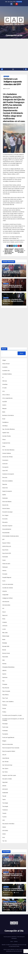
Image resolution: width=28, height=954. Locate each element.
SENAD (4, 785)
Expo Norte (5, 549)
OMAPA (4, 670)
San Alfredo (5, 761)
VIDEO (4, 834)
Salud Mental (5, 758)
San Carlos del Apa (7, 765)
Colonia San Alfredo (7, 456)
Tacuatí (4, 796)
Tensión (4, 813)
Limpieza (4, 622)
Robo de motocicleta (7, 744)
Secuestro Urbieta (7, 778)
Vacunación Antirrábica (8, 823)
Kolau (3, 618)
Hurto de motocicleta (7, 584)
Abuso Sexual (5, 363)
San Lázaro (5, 768)
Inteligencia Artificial (7, 598)
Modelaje (4, 643)
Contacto (16, 941)
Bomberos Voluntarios (8, 415)
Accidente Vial (6, 370)
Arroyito (4, 387)
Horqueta (4, 574)
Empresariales (6, 532)
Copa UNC (5, 470)
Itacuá (3, 612)
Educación (5, 522)
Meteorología (5, 636)
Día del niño (5, 505)
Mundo (4, 649)
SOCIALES (5, 789)
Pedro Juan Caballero (8, 701)
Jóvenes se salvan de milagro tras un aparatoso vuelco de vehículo (19, 250)
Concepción (6, 76)
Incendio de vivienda (7, 587)
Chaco (4, 439)
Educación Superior (7, 525)
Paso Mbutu (5, 694)
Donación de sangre (7, 512)
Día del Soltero (6, 508)
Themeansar (14, 938)
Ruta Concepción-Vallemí (8, 751)
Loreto (4, 629)
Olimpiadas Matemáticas (8, 667)
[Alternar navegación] (13, 69)
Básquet (4, 408)
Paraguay (4, 684)
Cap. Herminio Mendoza (8, 429)
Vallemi (4, 827)
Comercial (4, 463)
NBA (3, 660)
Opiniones (4, 677)
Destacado (5, 498)
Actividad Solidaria (7, 374)
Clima (3, 446)
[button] (23, 69)
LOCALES (4, 625)
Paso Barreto (5, 687)
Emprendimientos (6, 529)
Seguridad (4, 782)
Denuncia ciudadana (7, 481)
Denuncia (4, 477)
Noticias (4, 663)
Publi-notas (5, 727)
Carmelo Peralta (6, 436)
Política (4, 712)
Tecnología (5, 806)
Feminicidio (5, 556)
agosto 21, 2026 (8, 877)
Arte (3, 391)
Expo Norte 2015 (6, 553)
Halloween (5, 567)
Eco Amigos (5, 515)
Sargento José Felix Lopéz (9, 775)
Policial (4, 708)
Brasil (3, 418)
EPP (3, 539)
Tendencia (5, 809)
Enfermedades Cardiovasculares (10, 536)
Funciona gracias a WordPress (10, 936)
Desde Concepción (7, 491)
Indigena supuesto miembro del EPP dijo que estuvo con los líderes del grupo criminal (9, 251)
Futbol (4, 560)
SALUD (4, 754)
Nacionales (5, 656)
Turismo (4, 816)
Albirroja (4, 381)
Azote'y (4, 405)
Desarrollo (5, 487)
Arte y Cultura (6, 394)
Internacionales (6, 605)
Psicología (4, 723)
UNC (3, 820)
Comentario (5, 460)
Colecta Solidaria (6, 453)
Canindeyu (5, 425)
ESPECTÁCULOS (6, 546)
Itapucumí (4, 615)
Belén (3, 412)
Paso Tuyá (5, 698)
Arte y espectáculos (7, 398)
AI (2, 377)
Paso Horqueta (6, 691)
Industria (4, 591)
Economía (4, 518)
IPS (3, 608)
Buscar (4, 348)
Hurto (3, 581)
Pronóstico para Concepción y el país (11, 715)
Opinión (4, 674)
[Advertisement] (14, 53)
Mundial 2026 (5, 646)
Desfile (4, 494)
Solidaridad (5, 792)
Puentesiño (5, 734)
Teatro (4, 799)
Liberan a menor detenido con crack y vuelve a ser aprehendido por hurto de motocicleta (14, 950)
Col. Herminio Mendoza (8, 449)
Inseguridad (5, 594)
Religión (4, 741)
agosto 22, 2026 (8, 863)
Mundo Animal (6, 653)
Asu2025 (4, 401)
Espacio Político (6, 543)
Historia (4, 570)
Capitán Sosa (5, 432)
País (3, 680)
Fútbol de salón (6, 563)
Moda (3, 639)
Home (11, 941)
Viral (3, 837)
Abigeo (4, 360)
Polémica (4, 705)
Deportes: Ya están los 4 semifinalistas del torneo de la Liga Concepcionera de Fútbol (14, 945)
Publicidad (4, 730)
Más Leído (5, 632)
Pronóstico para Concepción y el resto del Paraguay (13, 719)
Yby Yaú (4, 841)
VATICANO (5, 830)
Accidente (4, 367)
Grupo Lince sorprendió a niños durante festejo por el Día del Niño (13, 272)
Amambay (4, 384)
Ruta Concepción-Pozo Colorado (10, 747)
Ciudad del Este (6, 443)
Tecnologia (5, 803)
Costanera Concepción (8, 474)
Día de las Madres (6, 501)
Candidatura (5, 422)
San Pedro (5, 772)
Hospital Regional (6, 577)
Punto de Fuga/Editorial (8, 737)
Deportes (4, 484)
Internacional (5, 601)
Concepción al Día (14, 35)
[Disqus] (14, 327)
